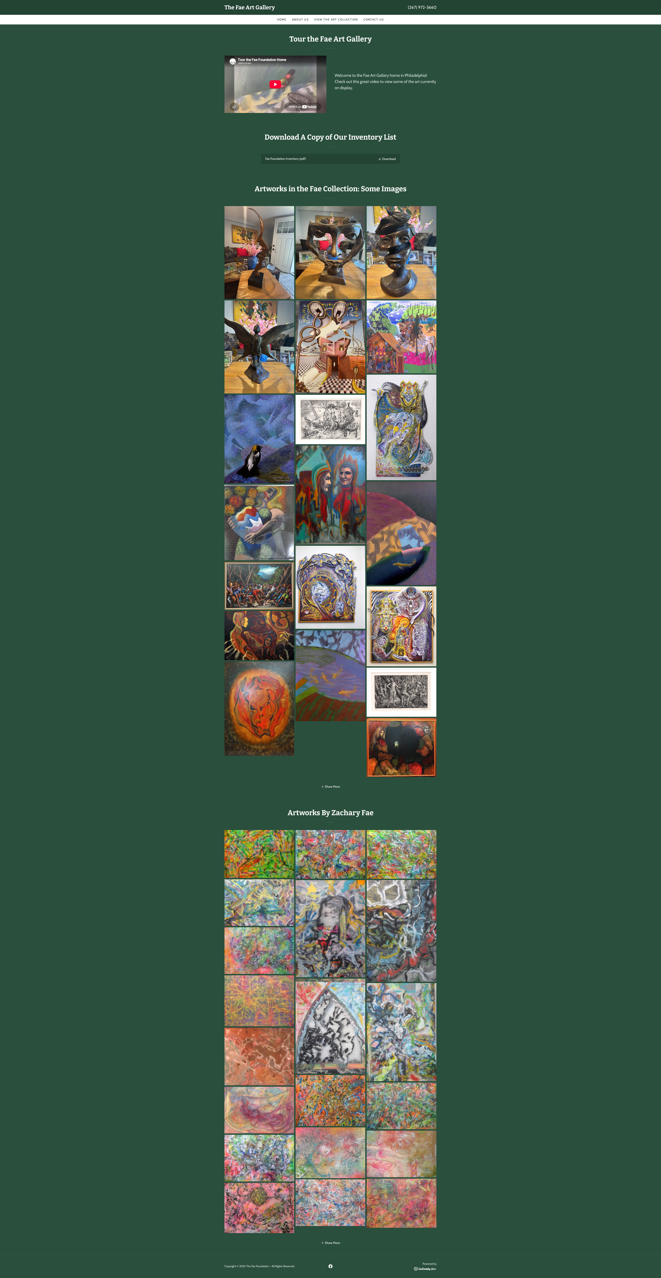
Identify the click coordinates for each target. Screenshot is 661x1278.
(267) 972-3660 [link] (422, 7)
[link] (277, 8)
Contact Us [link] (374, 19)
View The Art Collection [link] (336, 19)
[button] (387, 159)
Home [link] (282, 19)
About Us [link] (300, 19)
